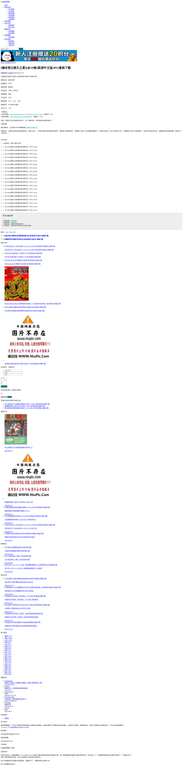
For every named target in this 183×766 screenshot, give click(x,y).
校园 (8, 642)
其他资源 (11, 43)
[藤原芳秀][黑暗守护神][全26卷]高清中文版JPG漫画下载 (24, 239)
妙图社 (7, 718)
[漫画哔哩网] (5, 1)
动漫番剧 (11, 31)
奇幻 (8, 674)
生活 (8, 664)
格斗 (9, 101)
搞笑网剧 (11, 33)
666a (6, 709)
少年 (8, 644)
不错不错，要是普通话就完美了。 (16, 699)
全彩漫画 (11, 15)
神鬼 (8, 668)
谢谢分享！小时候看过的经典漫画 (16, 688)
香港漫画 (11, 13)
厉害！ (7, 693)
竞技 (14, 101)
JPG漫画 (11, 11)
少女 (8, 640)
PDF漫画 (11, 9)
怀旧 (8, 648)
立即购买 (28, 127)
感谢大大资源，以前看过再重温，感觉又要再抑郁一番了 (24, 683)
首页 (6, 5)
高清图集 (8, 35)
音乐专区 (8, 23)
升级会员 (34, 127)
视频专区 (8, 29)
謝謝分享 (8, 704)
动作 (8, 670)
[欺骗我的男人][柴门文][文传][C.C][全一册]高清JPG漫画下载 (25, 406)
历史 (8, 662)
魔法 (8, 672)
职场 (8, 666)
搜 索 (21, 49)
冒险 (8, 638)
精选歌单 (11, 25)
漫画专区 (8, 7)
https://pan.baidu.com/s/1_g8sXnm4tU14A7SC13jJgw (26, 114)
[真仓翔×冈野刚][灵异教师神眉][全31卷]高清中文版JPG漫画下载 (27, 235)
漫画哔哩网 (14, 727)
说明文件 (11, 45)
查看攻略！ (14, 220)
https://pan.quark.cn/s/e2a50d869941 (21, 116)
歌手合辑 (11, 27)
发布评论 (4, 386)
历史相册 (11, 37)
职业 (112, 131)
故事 (8, 650)
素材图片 (11, 41)
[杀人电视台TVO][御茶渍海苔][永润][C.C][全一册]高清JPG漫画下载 (27, 404)
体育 (19, 101)
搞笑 (8, 656)
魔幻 (8, 658)
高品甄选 (11, 17)
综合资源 (8, 39)
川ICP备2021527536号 (23, 727)
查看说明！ (14, 222)
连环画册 (8, 21)
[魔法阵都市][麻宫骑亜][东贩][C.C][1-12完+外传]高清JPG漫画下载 (27, 408)
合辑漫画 (11, 19)
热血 (8, 646)
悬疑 (8, 660)
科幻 (8, 654)
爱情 (8, 636)
